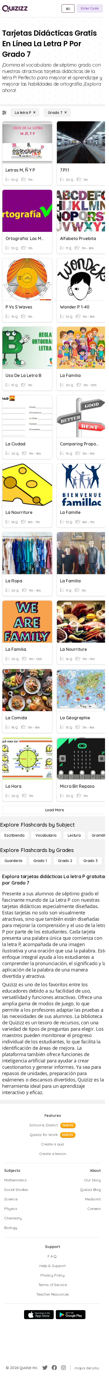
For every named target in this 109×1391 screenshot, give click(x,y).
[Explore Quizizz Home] (15, 8)
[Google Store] (70, 1314)
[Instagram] (63, 1368)
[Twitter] (45, 1368)
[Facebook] (54, 1368)
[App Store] (39, 1314)
